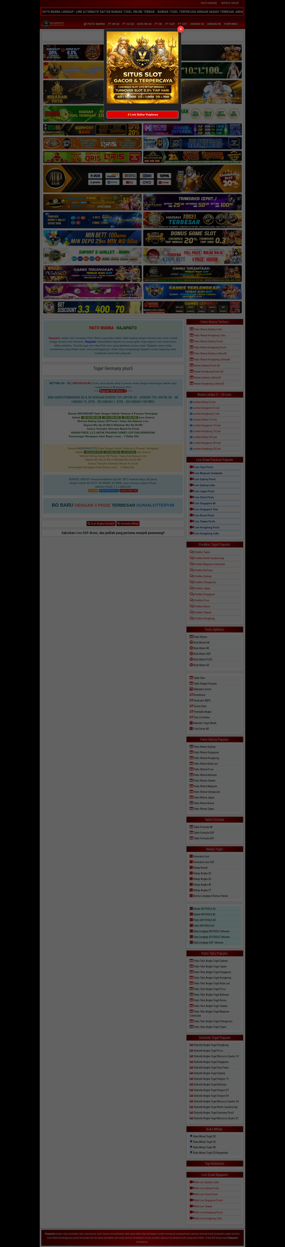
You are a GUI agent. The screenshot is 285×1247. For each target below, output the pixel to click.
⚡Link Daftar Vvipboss (142, 114)
